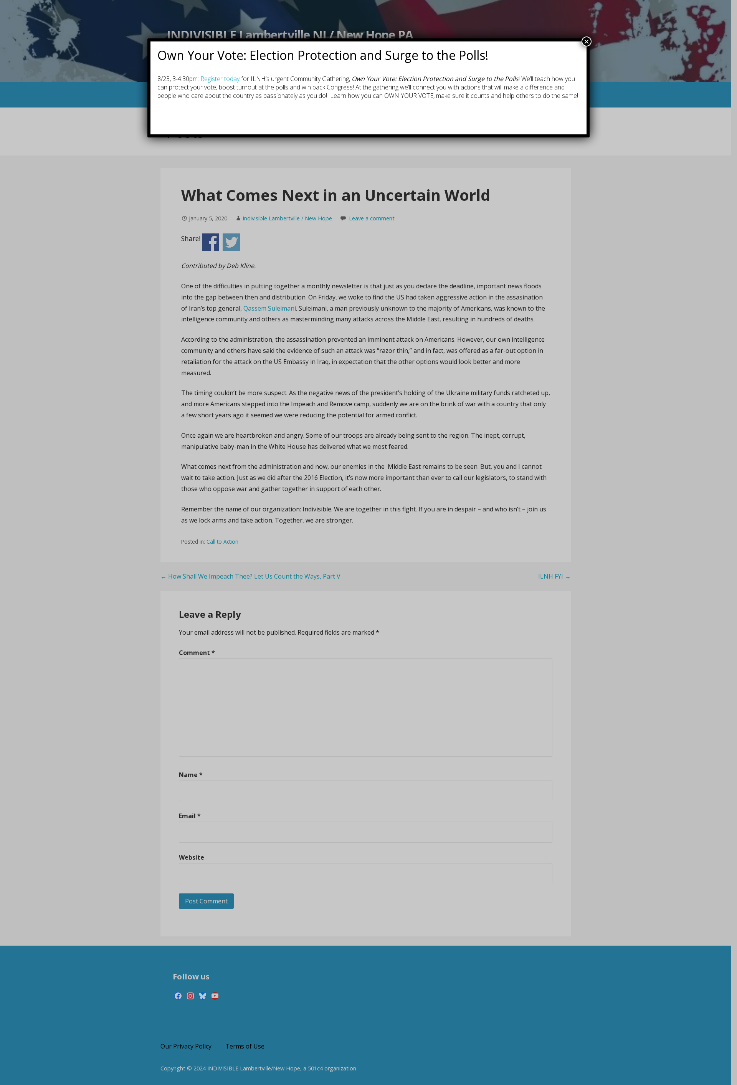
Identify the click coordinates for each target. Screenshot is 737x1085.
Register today (220, 78)
